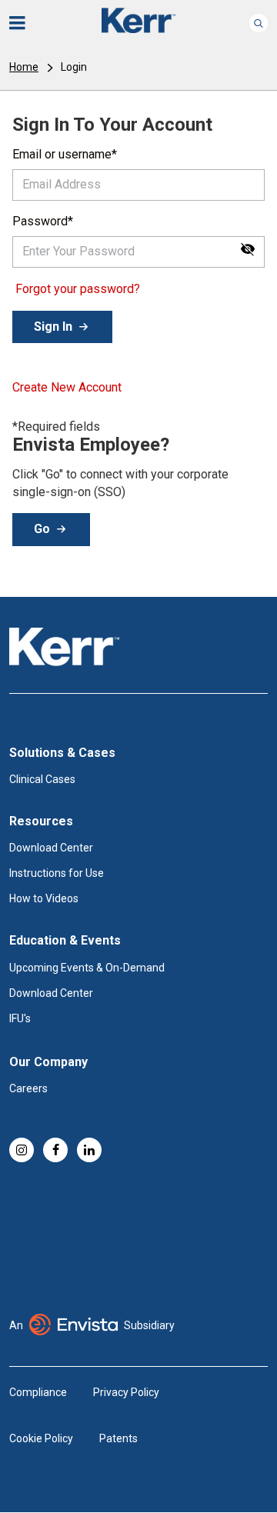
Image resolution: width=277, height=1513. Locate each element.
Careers (28, 1088)
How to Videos (43, 898)
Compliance (38, 1392)
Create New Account (67, 388)
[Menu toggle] (27, 23)
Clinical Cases (42, 779)
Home (23, 67)
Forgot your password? (77, 289)
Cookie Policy (41, 1438)
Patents (118, 1438)
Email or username (62, 154)
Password (40, 221)
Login (74, 67)
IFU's (20, 1018)
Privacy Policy (126, 1392)
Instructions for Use (56, 873)
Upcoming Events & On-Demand (87, 967)
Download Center (51, 847)
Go (42, 529)
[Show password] (247, 249)
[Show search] (258, 23)
